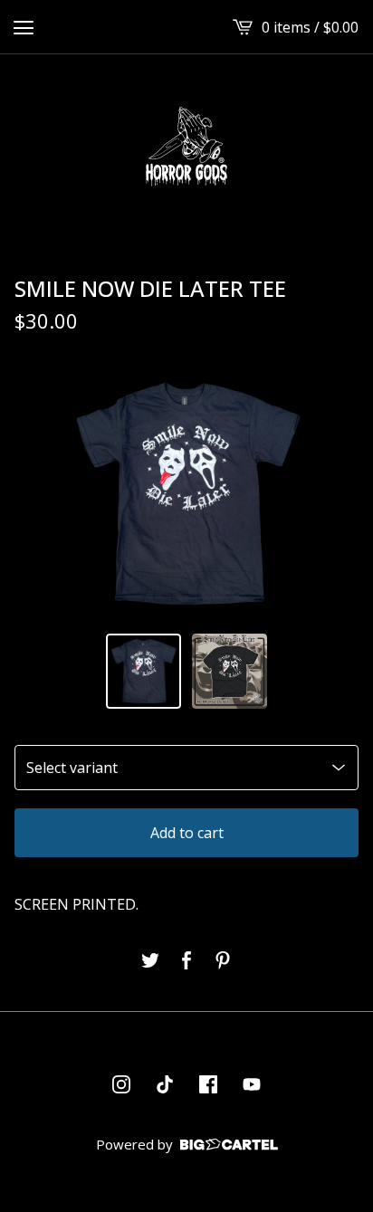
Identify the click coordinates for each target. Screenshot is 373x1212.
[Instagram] (121, 1084)
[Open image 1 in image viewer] (186, 494)
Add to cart (187, 833)
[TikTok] (165, 1084)
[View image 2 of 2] (229, 671)
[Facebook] (208, 1084)
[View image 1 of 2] (143, 671)
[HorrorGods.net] (186, 146)
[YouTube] (252, 1084)
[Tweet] (150, 960)
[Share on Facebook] (186, 960)
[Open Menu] (23, 27)
